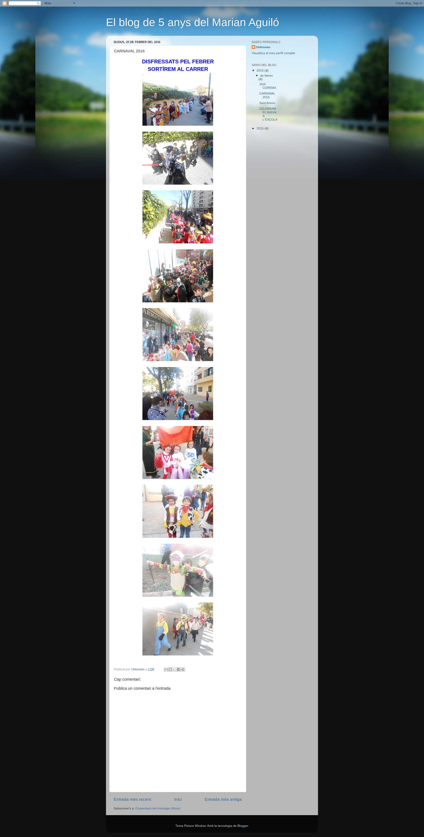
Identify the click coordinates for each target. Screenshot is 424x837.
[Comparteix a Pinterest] (183, 669)
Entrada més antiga (223, 799)
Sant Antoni (267, 103)
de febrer (266, 75)
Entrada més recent (132, 799)
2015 (261, 128)
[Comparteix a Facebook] (178, 669)
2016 (261, 70)
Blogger (242, 826)
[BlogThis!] (170, 669)
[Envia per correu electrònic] (166, 669)
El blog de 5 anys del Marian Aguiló (192, 22)
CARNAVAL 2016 (267, 95)
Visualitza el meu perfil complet (273, 53)
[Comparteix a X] (174, 669)
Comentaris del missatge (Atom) (157, 808)
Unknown (263, 47)
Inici (178, 799)
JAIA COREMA (267, 86)
